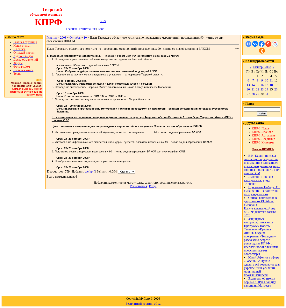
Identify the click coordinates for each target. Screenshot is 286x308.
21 (253, 89)
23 (262, 89)
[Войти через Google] (275, 44)
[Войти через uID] (248, 44)
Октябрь (75, 37)
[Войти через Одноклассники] (262, 51)
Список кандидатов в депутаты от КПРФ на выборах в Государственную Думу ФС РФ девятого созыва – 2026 (261, 206)
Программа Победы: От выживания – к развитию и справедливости (262, 191)
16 (262, 85)
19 (275, 85)
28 (253, 94)
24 (266, 89)
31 (266, 94)
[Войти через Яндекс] (268, 44)
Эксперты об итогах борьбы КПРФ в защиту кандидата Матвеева (260, 282)
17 (266, 85)
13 (248, 85)
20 (248, 89)
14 (253, 85)
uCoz (157, 303)
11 (271, 80)
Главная (71, 28)
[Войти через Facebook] (262, 44)
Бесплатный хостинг (139, 303)
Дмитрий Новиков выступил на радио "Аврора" (258, 180)
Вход (101, 28)
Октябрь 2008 (262, 67)
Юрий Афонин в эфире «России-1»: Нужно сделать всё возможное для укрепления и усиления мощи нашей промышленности (262, 266)
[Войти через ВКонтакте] (255, 44)
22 (257, 89)
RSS (103, 21)
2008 (63, 37)
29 (257, 94)
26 (275, 89)
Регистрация (87, 28)
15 (257, 85)
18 (271, 85)
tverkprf (90, 171)
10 (85, 37)
